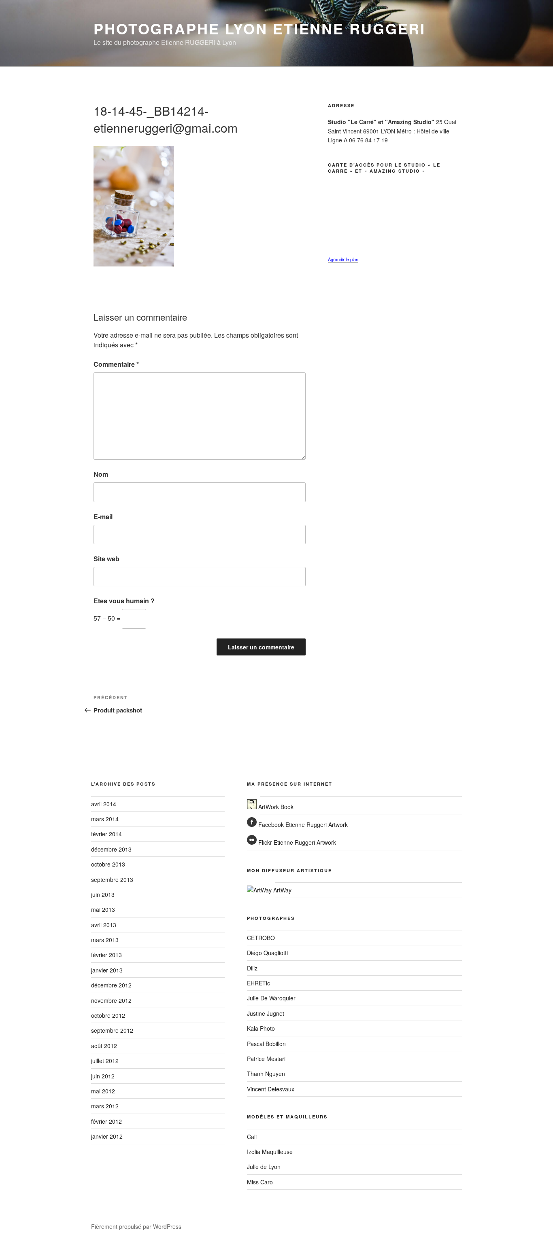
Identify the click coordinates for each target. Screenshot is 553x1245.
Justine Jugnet (265, 1013)
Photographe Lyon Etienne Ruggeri (259, 28)
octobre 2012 (108, 1015)
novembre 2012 (111, 1000)
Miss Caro (260, 1182)
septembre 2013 (112, 879)
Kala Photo (261, 1028)
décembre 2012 (111, 985)
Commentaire (116, 364)
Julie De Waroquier (271, 998)
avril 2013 (103, 925)
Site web (106, 558)
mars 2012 (105, 1106)
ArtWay (281, 890)
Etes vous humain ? (124, 600)
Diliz (252, 968)
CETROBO (261, 938)
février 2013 (106, 955)
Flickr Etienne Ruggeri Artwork (296, 842)
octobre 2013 (108, 864)
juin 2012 (103, 1076)
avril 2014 (103, 804)
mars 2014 (105, 819)
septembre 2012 (112, 1030)
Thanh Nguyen (266, 1074)
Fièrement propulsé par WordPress (136, 1226)
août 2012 (104, 1046)
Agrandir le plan (343, 259)
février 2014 (106, 834)
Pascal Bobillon (266, 1044)
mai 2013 (103, 909)
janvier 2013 (107, 970)
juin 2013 (103, 894)
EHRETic (258, 983)
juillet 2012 (105, 1061)
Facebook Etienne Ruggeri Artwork (302, 824)
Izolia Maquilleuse (270, 1152)
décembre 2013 (111, 849)
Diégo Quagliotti (267, 953)
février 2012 (106, 1121)
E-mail (103, 516)
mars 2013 (105, 940)
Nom (101, 474)
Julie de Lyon (264, 1167)
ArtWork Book (275, 807)
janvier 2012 (107, 1136)
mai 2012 (103, 1091)
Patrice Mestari (266, 1059)
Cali (252, 1137)
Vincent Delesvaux (270, 1089)
